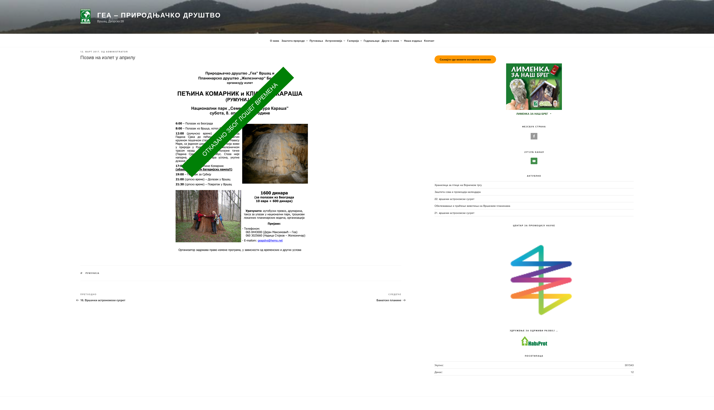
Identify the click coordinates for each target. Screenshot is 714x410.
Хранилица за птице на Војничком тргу (458, 185)
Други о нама (390, 40)
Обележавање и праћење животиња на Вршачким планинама (472, 206)
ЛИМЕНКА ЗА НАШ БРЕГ (532, 113)
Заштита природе (293, 40)
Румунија (93, 273)
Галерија (353, 40)
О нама (274, 40)
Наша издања (413, 40)
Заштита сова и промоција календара (458, 192)
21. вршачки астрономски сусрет (454, 213)
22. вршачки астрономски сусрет (454, 199)
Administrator (117, 51)
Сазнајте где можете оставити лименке (465, 59)
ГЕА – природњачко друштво (159, 15)
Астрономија (333, 40)
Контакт (429, 40)
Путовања (316, 40)
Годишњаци (371, 40)
